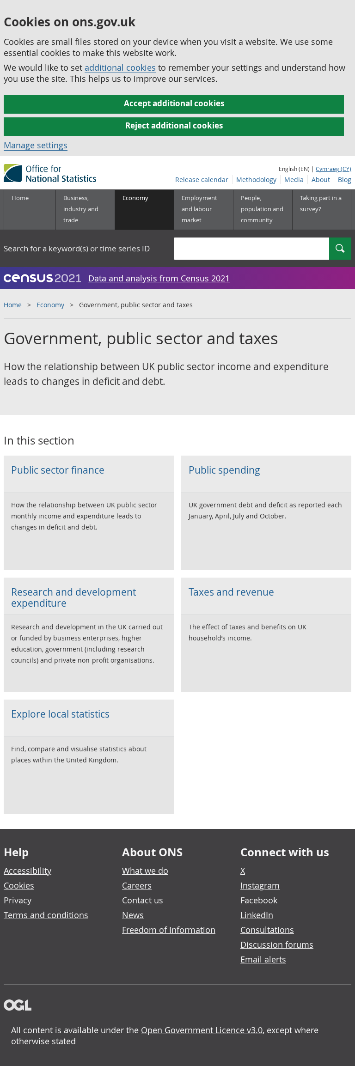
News (133, 914)
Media (294, 179)
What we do (145, 870)
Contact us (142, 900)
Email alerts (263, 959)
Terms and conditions (46, 914)
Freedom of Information (168, 929)
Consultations (267, 929)
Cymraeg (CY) (333, 168)
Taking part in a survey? (321, 203)
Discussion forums (276, 944)
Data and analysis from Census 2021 (159, 278)
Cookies (19, 885)
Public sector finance (57, 469)
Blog (344, 179)
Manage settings (35, 145)
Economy (50, 304)
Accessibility (27, 870)
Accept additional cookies (174, 103)
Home (20, 198)
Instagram (260, 885)
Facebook (258, 900)
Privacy (17, 900)
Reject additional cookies (174, 125)
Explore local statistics (60, 713)
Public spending (224, 469)
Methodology (256, 179)
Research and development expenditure (73, 597)
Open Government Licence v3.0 (202, 1030)
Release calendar (201, 179)
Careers (137, 885)
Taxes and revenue (231, 591)
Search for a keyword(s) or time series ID (77, 248)
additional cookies (120, 67)
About (321, 179)
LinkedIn (256, 914)
